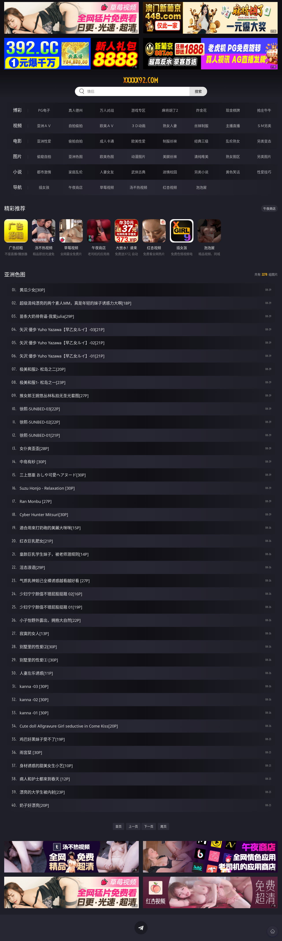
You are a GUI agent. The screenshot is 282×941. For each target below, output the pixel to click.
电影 (17, 141)
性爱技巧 (264, 172)
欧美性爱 (138, 141)
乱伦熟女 (233, 141)
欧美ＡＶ (107, 125)
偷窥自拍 (44, 156)
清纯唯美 (201, 156)
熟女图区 (233, 156)
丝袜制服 (201, 125)
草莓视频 (107, 187)
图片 (17, 156)
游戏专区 (138, 110)
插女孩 (44, 187)
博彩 (17, 110)
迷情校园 (170, 172)
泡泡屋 (201, 187)
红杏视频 (170, 187)
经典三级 (201, 141)
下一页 (148, 826)
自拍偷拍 (76, 125)
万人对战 (107, 110)
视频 (17, 126)
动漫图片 (138, 156)
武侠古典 (138, 172)
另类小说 (201, 172)
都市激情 (44, 172)
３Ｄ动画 (138, 125)
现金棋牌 (233, 110)
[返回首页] (272, 931)
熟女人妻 (170, 125)
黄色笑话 (233, 172)
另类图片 (264, 156)
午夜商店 (76, 187)
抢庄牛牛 (264, 110)
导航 (17, 187)
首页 (118, 826)
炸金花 (201, 110)
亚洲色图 (76, 156)
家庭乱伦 (76, 172)
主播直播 (233, 125)
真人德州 (76, 110)
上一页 (133, 826)
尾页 (163, 826)
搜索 (198, 91)
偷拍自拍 (76, 141)
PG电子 (44, 110)
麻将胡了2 (170, 110)
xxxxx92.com (140, 80)
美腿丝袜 (170, 156)
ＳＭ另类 (264, 125)
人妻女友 (107, 172)
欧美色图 (107, 156)
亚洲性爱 (44, 141)
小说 (17, 172)
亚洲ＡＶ (44, 125)
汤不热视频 (138, 187)
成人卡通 (107, 141)
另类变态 (264, 141)
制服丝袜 (170, 141)
